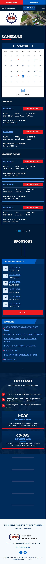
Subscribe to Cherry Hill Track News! (20, 340)
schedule (22, 525)
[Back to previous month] (13, 46)
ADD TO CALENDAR (33, 109)
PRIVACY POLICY (27, 559)
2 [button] (23, 231)
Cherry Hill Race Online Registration (23, 334)
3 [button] (26, 231)
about (13, 525)
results (39, 525)
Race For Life (10, 350)
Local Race (8, 109)
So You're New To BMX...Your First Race (21, 328)
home (6, 525)
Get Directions (23, 547)
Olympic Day (10, 359)
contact (27, 529)
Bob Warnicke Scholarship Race (20, 355)
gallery (19, 529)
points (31, 525)
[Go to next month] (33, 46)
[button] (16, 231)
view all (23, 312)
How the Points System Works (20, 346)
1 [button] (19, 231)
